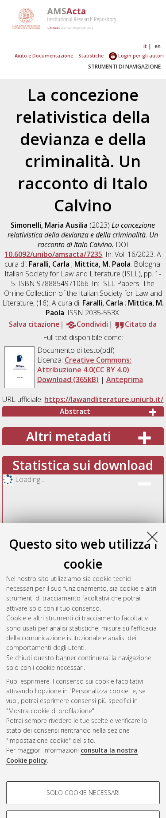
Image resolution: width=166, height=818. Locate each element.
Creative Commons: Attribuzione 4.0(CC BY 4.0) (84, 365)
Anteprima (124, 379)
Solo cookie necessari (83, 792)
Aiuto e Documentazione (44, 55)
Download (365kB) (68, 379)
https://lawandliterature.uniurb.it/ (103, 399)
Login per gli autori (140, 55)
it (145, 46)
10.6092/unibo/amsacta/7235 (53, 254)
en (157, 46)
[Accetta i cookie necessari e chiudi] (152, 537)
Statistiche (91, 55)
